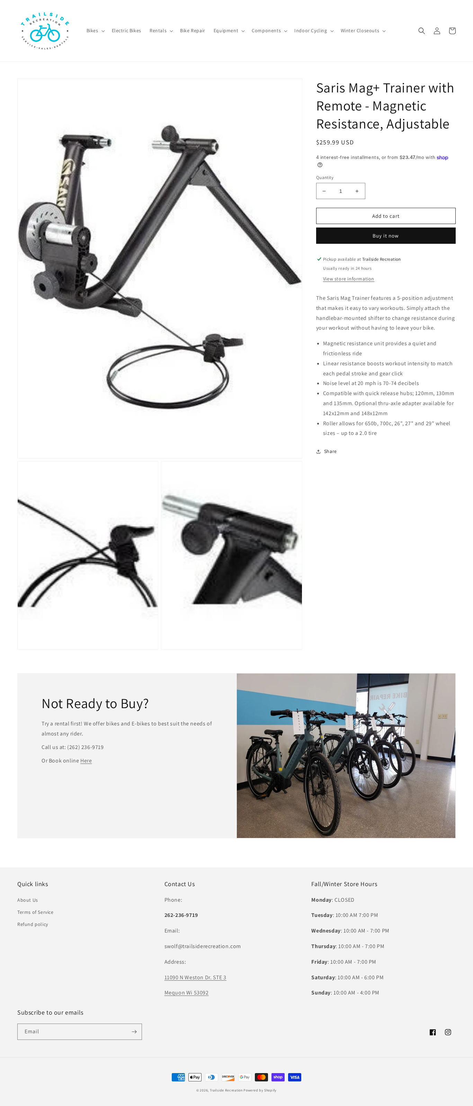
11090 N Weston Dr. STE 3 (195, 977)
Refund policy (32, 924)
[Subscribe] (134, 1032)
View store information (348, 279)
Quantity (324, 177)
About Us (27, 900)
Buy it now (386, 235)
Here (86, 760)
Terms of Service (35, 912)
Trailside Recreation (226, 1090)
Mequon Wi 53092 (186, 992)
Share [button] (330, 451)
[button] (95, 30)
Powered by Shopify (260, 1090)
